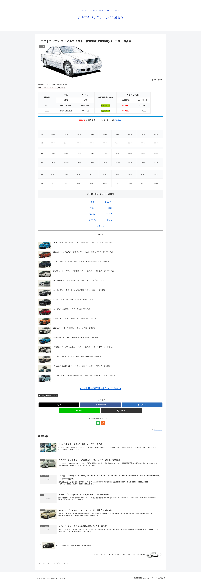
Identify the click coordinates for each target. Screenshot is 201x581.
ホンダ (109, 220)
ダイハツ (108, 202)
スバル (92, 214)
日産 (110, 208)
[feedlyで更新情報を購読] (98, 423)
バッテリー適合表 (52, 395)
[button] (121, 410)
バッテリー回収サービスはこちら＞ (100, 388)
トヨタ (92, 202)
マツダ (109, 214)
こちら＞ (118, 120)
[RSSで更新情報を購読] (103, 423)
